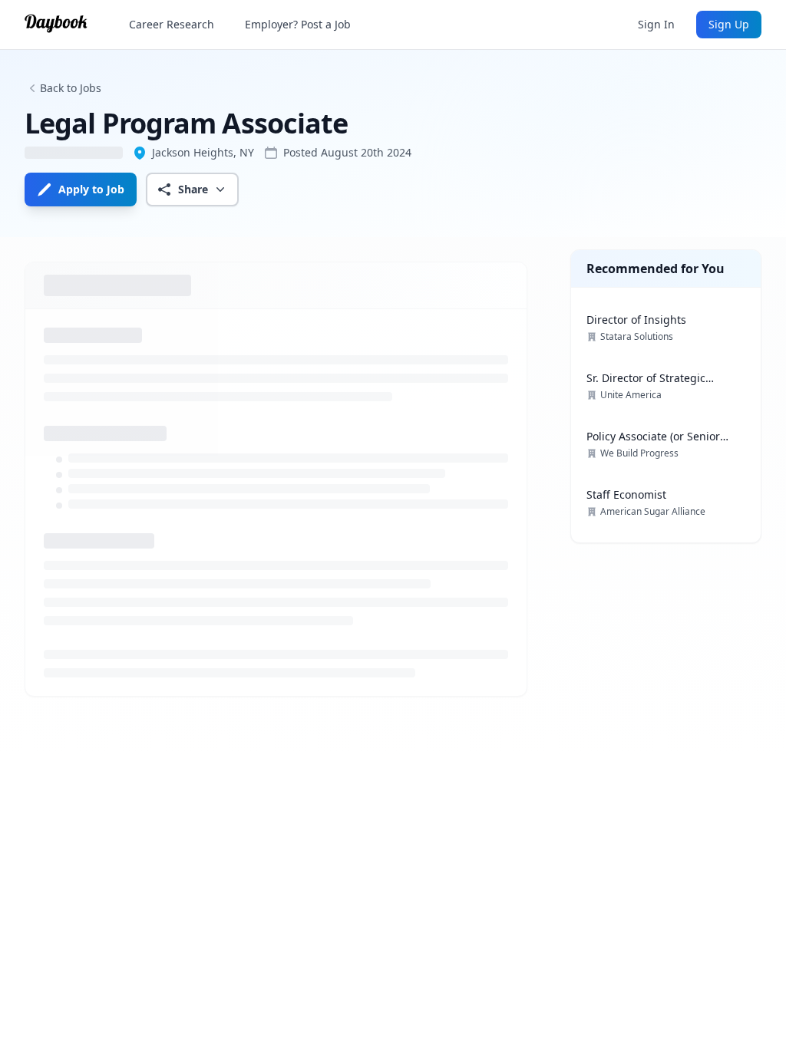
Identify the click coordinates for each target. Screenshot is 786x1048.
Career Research (171, 24)
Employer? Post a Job (298, 24)
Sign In (656, 24)
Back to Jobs (70, 88)
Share (193, 189)
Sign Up (728, 24)
